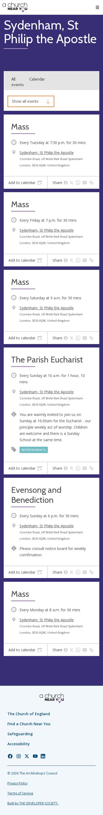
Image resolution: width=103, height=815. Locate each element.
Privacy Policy (17, 783)
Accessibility (18, 743)
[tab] (25, 183)
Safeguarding (20, 733)
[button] (97, 7)
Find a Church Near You (28, 723)
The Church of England (28, 713)
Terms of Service (20, 793)
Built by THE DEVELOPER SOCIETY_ (33, 803)
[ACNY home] (15, 7)
